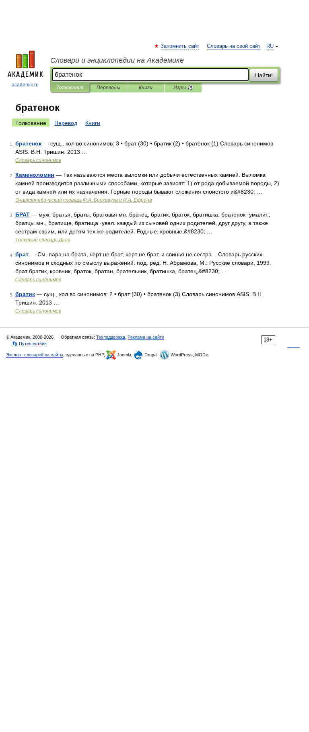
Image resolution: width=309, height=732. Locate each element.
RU (270, 46)
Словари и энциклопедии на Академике (117, 60)
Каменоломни (34, 175)
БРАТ (22, 214)
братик (25, 294)
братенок (28, 143)
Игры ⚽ (183, 87)
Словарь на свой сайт (233, 46)
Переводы (108, 87)
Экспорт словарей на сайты (34, 354)
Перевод (65, 123)
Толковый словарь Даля (42, 240)
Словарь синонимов (38, 160)
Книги (145, 87)
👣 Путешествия (29, 343)
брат (22, 254)
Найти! (264, 75)
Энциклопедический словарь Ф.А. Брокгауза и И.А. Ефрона (83, 200)
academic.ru (25, 85)
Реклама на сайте (146, 337)
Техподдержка (110, 337)
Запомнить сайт (180, 46)
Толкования (69, 87)
